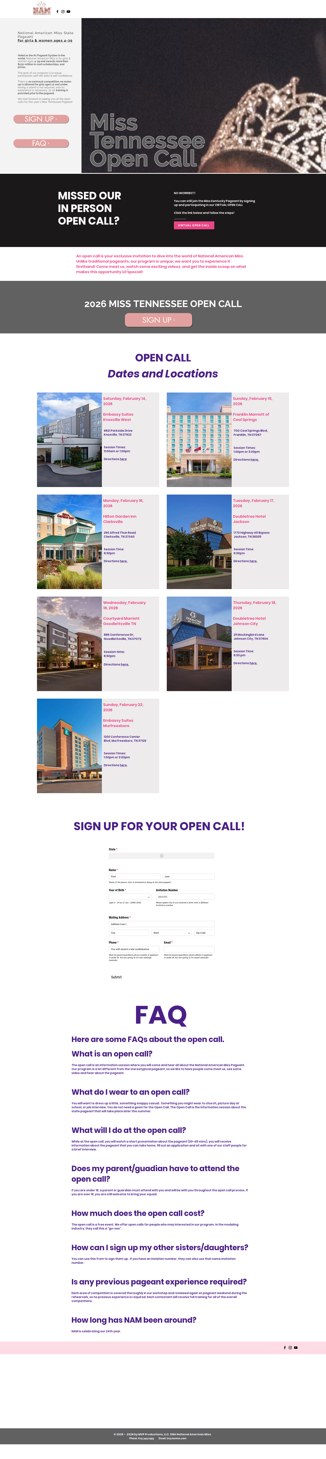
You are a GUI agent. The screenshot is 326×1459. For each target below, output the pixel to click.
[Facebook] (57, 11)
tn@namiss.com (176, 1438)
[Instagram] (63, 11)
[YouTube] (68, 11)
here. (255, 459)
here (123, 459)
